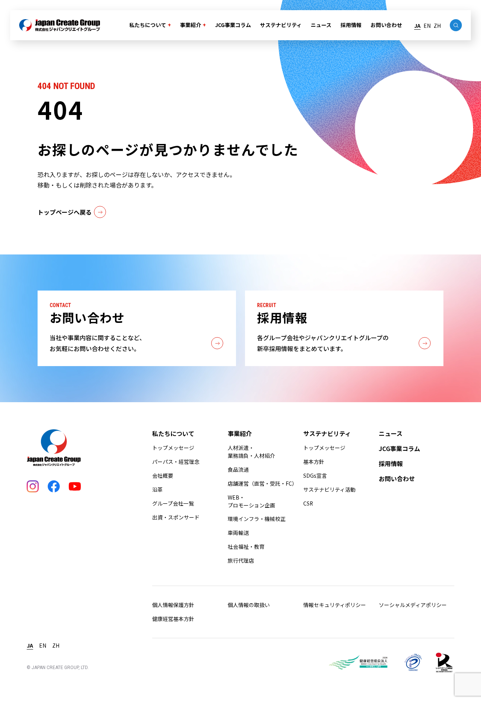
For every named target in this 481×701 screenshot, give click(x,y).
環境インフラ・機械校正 (257, 518)
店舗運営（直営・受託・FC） (262, 483)
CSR (308, 503)
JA (417, 25)
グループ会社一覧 (173, 503)
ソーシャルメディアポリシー (413, 605)
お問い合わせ (386, 25)
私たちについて (147, 25)
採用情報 (351, 25)
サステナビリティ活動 (329, 489)
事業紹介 (190, 25)
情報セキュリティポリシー (334, 605)
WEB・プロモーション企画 (251, 501)
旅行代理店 (241, 560)
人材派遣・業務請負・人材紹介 (251, 451)
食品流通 (238, 469)
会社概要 (162, 475)
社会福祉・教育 (246, 546)
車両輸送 (238, 532)
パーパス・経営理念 (176, 461)
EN (427, 25)
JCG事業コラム (233, 25)
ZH (437, 25)
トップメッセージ (173, 447)
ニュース (321, 25)
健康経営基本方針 (173, 618)
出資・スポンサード (176, 517)
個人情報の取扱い (249, 605)
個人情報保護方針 (173, 605)
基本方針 (313, 461)
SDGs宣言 (315, 475)
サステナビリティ (281, 25)
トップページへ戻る (65, 212)
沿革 (157, 489)
